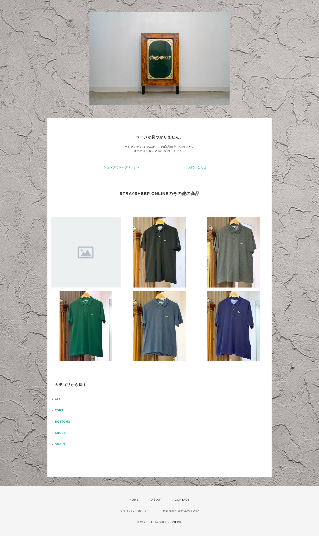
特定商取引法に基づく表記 (181, 511)
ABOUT (156, 499)
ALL (58, 399)
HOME (134, 499)
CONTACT (182, 499)
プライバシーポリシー (135, 511)
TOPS (59, 410)
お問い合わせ (197, 167)
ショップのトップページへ (121, 167)
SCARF (60, 444)
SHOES (60, 433)
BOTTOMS (62, 421)
